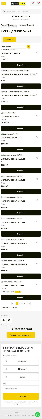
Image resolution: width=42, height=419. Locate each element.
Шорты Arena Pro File (11, 138)
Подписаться (21, 396)
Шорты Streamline (10, 117)
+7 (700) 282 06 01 (21, 16)
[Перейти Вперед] (27, 303)
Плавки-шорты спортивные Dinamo (18, 74)
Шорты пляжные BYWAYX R (14, 243)
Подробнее (21, 65)
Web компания (32, 415)
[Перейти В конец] (29, 303)
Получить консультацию (19, 335)
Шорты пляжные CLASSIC (13, 286)
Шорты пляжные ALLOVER (13, 159)
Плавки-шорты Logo (11, 53)
